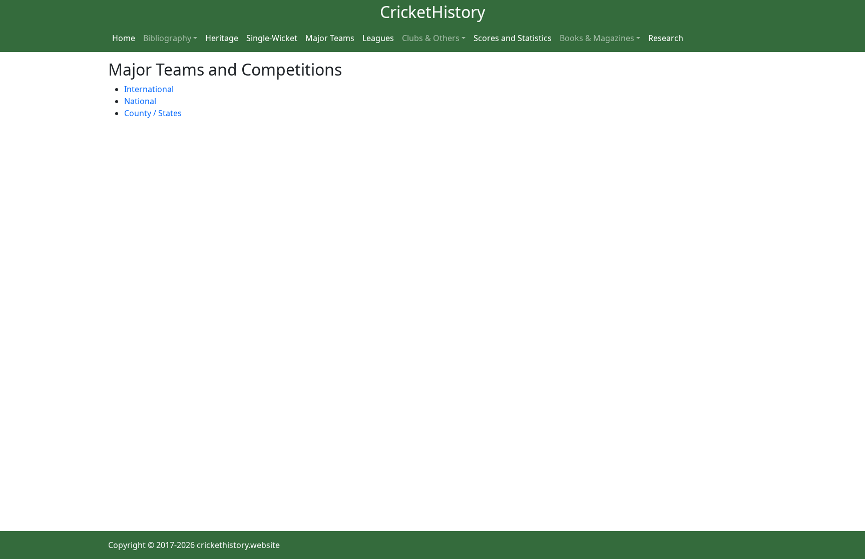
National (140, 101)
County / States (153, 113)
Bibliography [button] (167, 38)
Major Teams (329, 38)
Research (665, 38)
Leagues (378, 38)
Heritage (221, 38)
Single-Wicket (271, 38)
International (149, 89)
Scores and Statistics (513, 38)
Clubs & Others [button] (431, 38)
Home (123, 38)
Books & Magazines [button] (597, 38)
